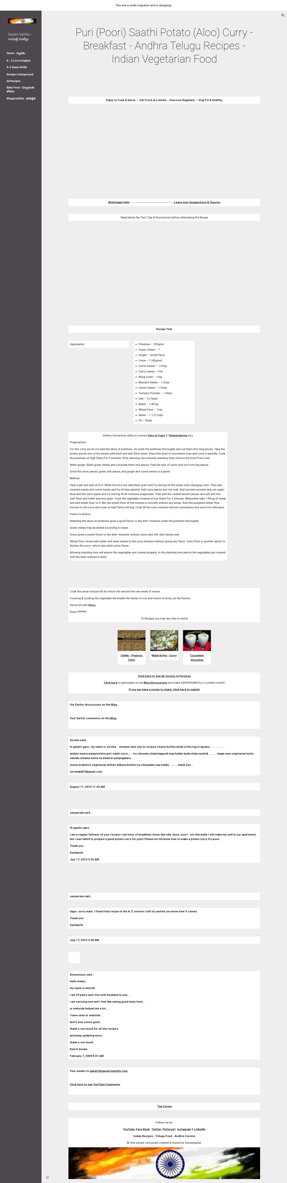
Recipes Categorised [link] (20, 74)
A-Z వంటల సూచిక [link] (17, 67)
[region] (143, 5)
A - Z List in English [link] (18, 60)
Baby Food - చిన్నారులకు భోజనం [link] (20, 89)
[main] (164, 46)
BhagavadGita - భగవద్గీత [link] (21, 98)
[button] (283, 15)
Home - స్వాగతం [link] (16, 53)
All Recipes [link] (14, 81)
